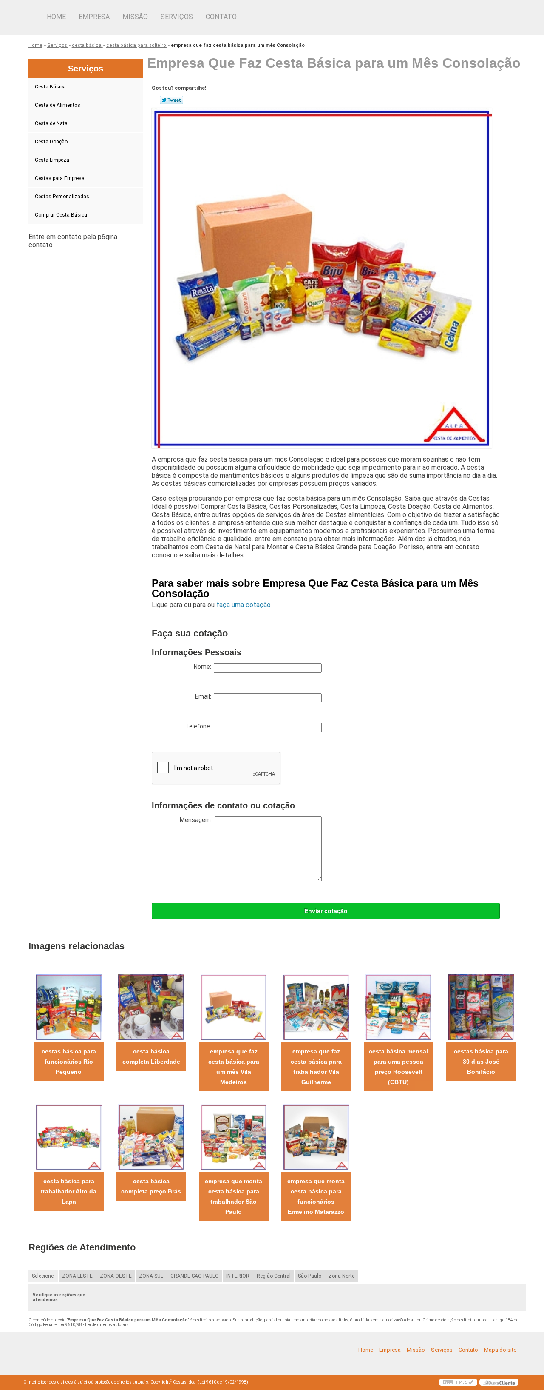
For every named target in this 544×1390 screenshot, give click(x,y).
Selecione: (43, 1276)
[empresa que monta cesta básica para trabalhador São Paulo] (233, 1137)
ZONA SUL (151, 1276)
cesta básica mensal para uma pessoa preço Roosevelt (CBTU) (398, 1066)
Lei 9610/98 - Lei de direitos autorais (93, 1324)
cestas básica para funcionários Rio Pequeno (69, 1061)
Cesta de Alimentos (57, 105)
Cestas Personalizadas (62, 197)
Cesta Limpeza (52, 160)
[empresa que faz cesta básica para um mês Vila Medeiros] (233, 1007)
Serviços (177, 17)
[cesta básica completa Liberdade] (151, 1007)
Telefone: (199, 726)
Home (56, 17)
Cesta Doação (51, 142)
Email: (204, 696)
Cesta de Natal (52, 123)
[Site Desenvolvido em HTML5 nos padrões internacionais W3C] (458, 1382)
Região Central (274, 1276)
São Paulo (309, 1276)
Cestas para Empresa (60, 178)
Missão (135, 17)
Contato (221, 17)
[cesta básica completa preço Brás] (151, 1137)
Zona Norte (341, 1276)
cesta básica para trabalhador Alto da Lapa (68, 1191)
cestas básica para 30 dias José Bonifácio (481, 1061)
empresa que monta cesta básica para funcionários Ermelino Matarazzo (316, 1196)
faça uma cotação (243, 605)
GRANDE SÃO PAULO (194, 1276)
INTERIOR (237, 1276)
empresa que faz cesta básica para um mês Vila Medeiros (233, 1066)
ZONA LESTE (77, 1276)
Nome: (204, 666)
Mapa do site (500, 1350)
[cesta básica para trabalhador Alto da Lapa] (68, 1137)
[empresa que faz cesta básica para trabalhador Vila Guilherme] (316, 1007)
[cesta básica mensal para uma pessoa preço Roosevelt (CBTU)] (398, 1007)
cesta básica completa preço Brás (151, 1186)
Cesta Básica (50, 87)
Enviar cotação (326, 911)
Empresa (94, 17)
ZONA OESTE (116, 1276)
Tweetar (171, 100)
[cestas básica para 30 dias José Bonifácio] (481, 1007)
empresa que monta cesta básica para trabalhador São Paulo (233, 1196)
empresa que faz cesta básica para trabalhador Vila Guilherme (316, 1066)
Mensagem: (197, 819)
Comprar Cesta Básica (61, 215)
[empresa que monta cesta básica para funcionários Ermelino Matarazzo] (316, 1137)
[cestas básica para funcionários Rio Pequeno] (68, 1007)
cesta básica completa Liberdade (151, 1056)
